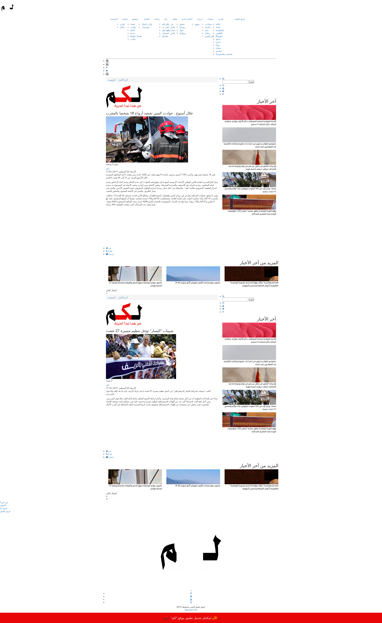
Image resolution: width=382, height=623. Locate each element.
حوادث (133, 27)
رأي (165, 18)
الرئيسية (114, 18)
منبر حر (165, 27)
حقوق (197, 24)
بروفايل (182, 33)
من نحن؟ (4, 502)
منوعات (210, 18)
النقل (132, 30)
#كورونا (219, 36)
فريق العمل (240, 18)
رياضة (157, 18)
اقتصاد (146, 18)
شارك (109, 250)
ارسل (111, 253)
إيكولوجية (220, 30)
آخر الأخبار (123, 79)
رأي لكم (165, 24)
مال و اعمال (147, 24)
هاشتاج (165, 36)
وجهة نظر (166, 30)
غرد (109, 247)
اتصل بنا (3, 508)
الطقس (219, 33)
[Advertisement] (162, 226)
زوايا (218, 44)
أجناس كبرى (187, 18)
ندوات (173, 30)
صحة (132, 33)
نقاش (172, 27)
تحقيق (182, 24)
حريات (199, 18)
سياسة (125, 18)
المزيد (220, 18)
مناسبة (208, 27)
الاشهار (3, 505)
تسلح (218, 38)
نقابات (133, 38)
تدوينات (165, 33)
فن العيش (209, 36)
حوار (181, 30)
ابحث (251, 81)
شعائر (207, 33)
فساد (218, 27)
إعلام (218, 24)
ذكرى (218, 41)
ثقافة (175, 18)
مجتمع (135, 18)
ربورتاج (182, 27)
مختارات (208, 24)
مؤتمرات (145, 27)
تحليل (122, 27)
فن (171, 24)
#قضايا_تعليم (136, 36)
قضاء (132, 24)
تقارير (122, 24)
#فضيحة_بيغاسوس (224, 53)
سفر (207, 30)
